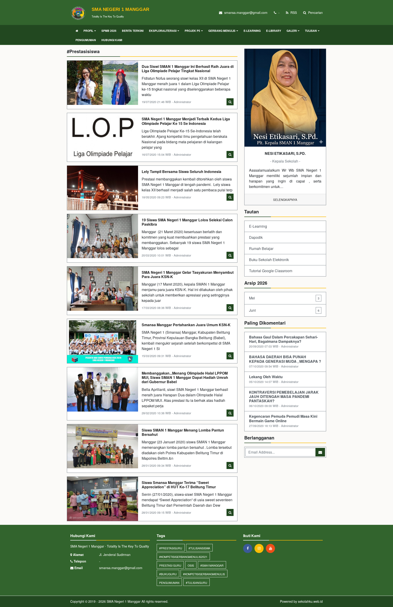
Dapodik (256, 237)
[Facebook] (248, 548)
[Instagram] (260, 548)
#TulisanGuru (196, 583)
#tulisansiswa (199, 548)
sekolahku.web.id (310, 601)
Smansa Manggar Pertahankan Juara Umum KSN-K (186, 324)
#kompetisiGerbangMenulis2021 (183, 557)
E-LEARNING (252, 31)
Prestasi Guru (170, 565)
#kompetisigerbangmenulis (204, 574)
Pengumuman (169, 583)
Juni (284, 310)
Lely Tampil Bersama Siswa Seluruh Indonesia (181, 171)
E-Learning (258, 226)
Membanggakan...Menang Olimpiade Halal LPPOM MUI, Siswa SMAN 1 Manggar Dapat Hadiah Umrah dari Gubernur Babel (185, 377)
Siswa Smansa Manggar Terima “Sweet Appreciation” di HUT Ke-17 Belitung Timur (179, 484)
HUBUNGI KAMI (111, 40)
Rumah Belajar (261, 248)
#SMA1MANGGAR (212, 565)
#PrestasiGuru (170, 548)
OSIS (191, 565)
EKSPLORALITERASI (162, 31)
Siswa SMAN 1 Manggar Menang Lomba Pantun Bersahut (183, 432)
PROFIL (88, 31)
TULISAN (311, 31)
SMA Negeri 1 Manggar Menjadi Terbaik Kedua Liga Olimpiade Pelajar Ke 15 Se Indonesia (186, 121)
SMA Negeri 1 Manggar (123, 601)
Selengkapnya (285, 199)
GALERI (292, 31)
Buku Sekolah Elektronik (269, 259)
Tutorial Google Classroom (270, 270)
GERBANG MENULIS (221, 31)
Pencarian (315, 12)
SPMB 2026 (108, 31)
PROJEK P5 (192, 31)
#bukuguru (168, 574)
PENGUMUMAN (86, 40)
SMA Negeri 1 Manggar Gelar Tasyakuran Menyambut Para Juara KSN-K (188, 274)
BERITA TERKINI (133, 31)
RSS (293, 12)
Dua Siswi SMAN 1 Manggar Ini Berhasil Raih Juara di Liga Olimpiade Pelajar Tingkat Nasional (188, 68)
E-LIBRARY (273, 31)
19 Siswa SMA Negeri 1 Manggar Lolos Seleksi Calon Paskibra (187, 222)
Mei (284, 298)
